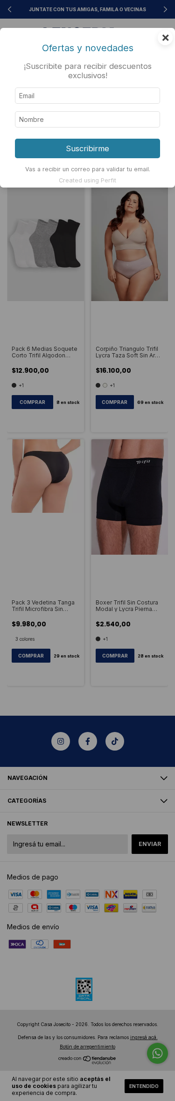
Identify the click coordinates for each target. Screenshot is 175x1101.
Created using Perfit (87, 180)
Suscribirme (87, 148)
